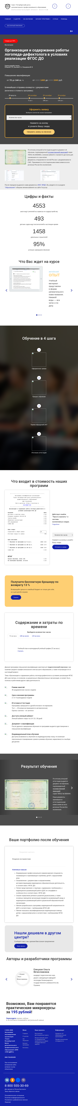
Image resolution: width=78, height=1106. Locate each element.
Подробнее (55, 524)
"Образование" (10, 187)
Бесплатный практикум (14, 25)
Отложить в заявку (60, 547)
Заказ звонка (54, 6)
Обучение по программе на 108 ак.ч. (20, 544)
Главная (8, 19)
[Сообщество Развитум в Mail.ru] (18, 1080)
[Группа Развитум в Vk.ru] (7, 1080)
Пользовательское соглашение (14, 1095)
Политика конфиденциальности (15, 1097)
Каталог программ (42, 19)
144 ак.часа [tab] (36, 636)
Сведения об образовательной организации (60, 1035)
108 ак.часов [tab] (24, 636)
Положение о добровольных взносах (16, 1100)
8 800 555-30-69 (16, 1085)
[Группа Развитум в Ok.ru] (12, 1080)
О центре (17, 19)
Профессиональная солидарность (61, 1040)
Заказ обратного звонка (12, 1091)
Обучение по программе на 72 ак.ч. (20, 542)
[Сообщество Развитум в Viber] (23, 1080)
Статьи (55, 19)
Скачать (16, 597)
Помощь (64, 19)
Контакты (25, 1047)
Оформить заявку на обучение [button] (39, 132)
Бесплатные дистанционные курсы (42, 1034)
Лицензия (8, 1102)
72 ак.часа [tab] (13, 636)
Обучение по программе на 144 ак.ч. (20, 547)
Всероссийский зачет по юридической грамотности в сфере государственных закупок (41, 1041)
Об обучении (28, 19)
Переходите (11, 1018)
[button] (6, 289)
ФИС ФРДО (42, 185)
